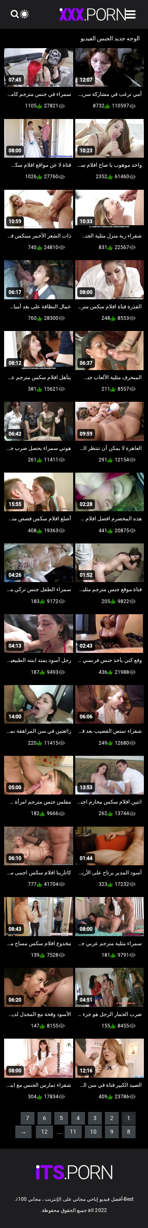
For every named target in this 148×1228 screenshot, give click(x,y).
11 (73, 1131)
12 (44, 1131)
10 (93, 1131)
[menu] (131, 14)
